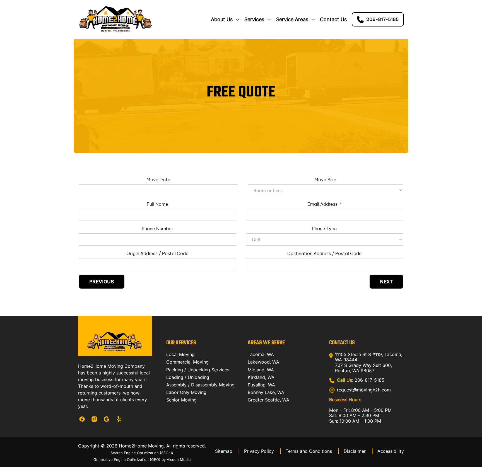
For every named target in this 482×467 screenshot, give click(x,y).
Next (386, 281)
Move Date (158, 179)
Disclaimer (358, 451)
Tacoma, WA (261, 354)
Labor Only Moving (186, 392)
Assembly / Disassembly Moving (200, 385)
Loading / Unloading (187, 377)
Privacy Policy (262, 451)
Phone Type (324, 228)
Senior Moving (181, 400)
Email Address (322, 204)
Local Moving (180, 354)
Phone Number (157, 228)
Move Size (325, 179)
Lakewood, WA (263, 362)
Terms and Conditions (312, 451)
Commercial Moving (187, 362)
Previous (101, 281)
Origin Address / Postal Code (157, 253)
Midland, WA (261, 369)
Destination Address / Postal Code (324, 253)
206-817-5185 (360, 380)
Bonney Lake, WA (266, 392)
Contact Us (333, 19)
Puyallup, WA (261, 385)
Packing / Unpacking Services (197, 369)
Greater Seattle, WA (268, 400)
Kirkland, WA (261, 377)
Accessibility (390, 451)
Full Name (157, 204)
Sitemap (227, 451)
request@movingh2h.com (364, 390)
